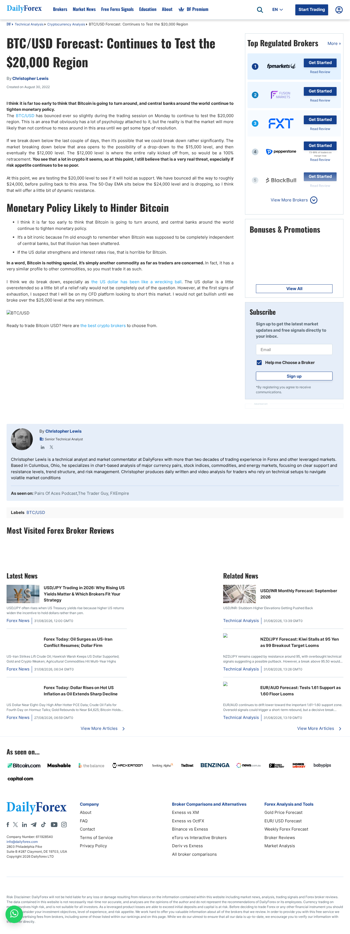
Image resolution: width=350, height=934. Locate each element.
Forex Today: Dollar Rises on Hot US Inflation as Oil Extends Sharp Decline (81, 690)
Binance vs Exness (190, 829)
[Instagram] (64, 824)
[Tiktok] (43, 824)
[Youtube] (54, 824)
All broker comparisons (194, 854)
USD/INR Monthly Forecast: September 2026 (298, 594)
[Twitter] (51, 447)
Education (147, 9)
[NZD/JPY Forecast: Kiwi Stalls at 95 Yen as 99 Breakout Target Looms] (239, 636)
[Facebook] (8, 824)
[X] (15, 824)
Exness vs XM (185, 812)
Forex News (18, 620)
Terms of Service (96, 837)
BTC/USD (26, 115)
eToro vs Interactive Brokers (199, 837)
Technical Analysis (29, 24)
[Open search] (260, 10)
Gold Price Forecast (283, 812)
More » (334, 43)
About (167, 9)
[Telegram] (33, 824)
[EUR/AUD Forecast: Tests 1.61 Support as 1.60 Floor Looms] (239, 684)
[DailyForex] (37, 808)
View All (294, 288)
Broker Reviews (279, 837)
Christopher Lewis (63, 431)
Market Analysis (279, 845)
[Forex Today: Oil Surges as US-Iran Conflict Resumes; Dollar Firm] (23, 636)
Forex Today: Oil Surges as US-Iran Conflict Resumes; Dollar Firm (78, 642)
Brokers (60, 9)
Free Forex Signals (117, 9)
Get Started (320, 62)
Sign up (294, 376)
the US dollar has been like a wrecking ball (136, 281)
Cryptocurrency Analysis (66, 24)
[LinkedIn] (42, 447)
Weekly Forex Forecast (286, 829)
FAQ (84, 820)
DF (9, 25)
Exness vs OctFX (188, 820)
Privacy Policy (93, 845)
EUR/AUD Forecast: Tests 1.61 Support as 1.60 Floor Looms (300, 690)
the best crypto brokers (103, 325)
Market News (84, 9)
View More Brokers (289, 200)
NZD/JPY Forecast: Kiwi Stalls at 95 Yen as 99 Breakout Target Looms (299, 642)
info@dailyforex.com (22, 842)
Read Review (320, 72)
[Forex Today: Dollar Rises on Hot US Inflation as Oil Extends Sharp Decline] (23, 684)
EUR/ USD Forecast (283, 820)
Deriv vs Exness (187, 845)
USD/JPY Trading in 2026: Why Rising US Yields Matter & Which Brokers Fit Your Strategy (84, 594)
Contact (87, 829)
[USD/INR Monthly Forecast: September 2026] (239, 601)
